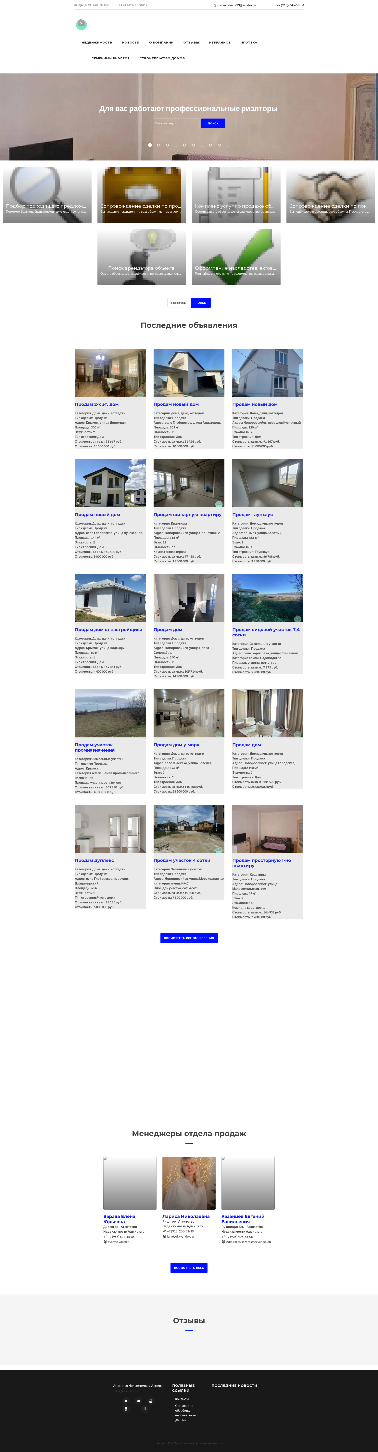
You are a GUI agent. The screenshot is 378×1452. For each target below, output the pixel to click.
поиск (213, 123)
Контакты (182, 1399)
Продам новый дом (176, 404)
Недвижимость (97, 42)
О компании (161, 42)
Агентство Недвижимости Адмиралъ (139, 1385)
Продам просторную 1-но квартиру (261, 863)
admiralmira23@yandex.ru (238, 5)
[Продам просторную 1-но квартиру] (267, 829)
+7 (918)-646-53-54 (290, 5)
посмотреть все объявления (189, 938)
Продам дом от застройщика (108, 629)
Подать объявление (92, 5)
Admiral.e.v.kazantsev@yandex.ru (248, 1241)
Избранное (220, 42)
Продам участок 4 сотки (182, 860)
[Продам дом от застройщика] (110, 598)
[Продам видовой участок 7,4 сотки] (267, 598)
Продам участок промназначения (95, 747)
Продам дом (168, 629)
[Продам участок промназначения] (110, 713)
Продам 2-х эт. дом (97, 404)
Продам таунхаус (252, 514)
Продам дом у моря (176, 744)
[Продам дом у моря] (189, 713)
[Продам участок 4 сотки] (189, 829)
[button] (133, 5)
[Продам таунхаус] (267, 483)
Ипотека (249, 42)
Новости (130, 42)
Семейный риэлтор (111, 58)
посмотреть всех (189, 1267)
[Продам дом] (189, 598)
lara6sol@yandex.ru (180, 1236)
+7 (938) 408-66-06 (239, 1236)
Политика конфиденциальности (201, 1443)
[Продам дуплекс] (110, 829)
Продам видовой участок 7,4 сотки (266, 632)
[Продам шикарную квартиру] (189, 483)
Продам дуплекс (94, 860)
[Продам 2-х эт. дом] (110, 373)
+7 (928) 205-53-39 (180, 1231)
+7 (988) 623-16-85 (121, 1236)
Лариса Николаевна (186, 1216)
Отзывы (191, 42)
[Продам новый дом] (189, 373)
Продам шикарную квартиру (188, 514)
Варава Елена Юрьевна (119, 1219)
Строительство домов (162, 58)
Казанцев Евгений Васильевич (243, 1219)
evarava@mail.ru (119, 1241)
